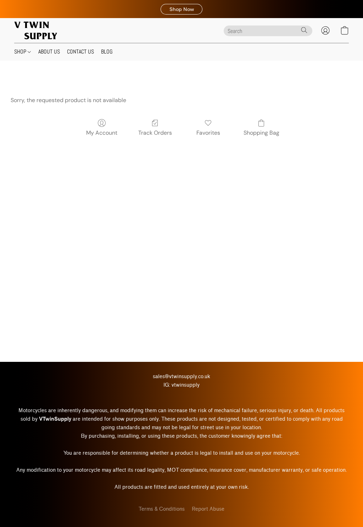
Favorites (208, 132)
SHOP (21, 51)
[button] (181, 9)
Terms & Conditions (162, 509)
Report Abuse (208, 509)
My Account (101, 132)
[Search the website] (304, 30)
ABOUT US (49, 51)
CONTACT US (80, 51)
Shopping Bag (261, 132)
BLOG (107, 51)
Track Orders (155, 132)
